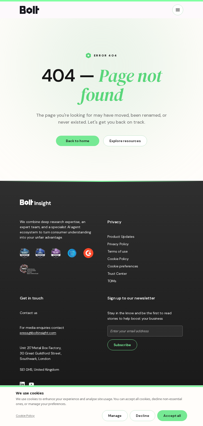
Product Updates (120, 236)
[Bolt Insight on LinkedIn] (22, 384)
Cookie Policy (117, 259)
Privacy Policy (118, 244)
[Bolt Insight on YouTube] (31, 384)
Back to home (77, 141)
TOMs (111, 281)
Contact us (28, 313)
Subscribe (122, 345)
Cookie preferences (122, 266)
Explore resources (125, 141)
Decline (142, 415)
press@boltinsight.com (38, 333)
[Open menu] (177, 9)
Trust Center (117, 273)
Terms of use (117, 251)
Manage (115, 415)
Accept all (172, 415)
